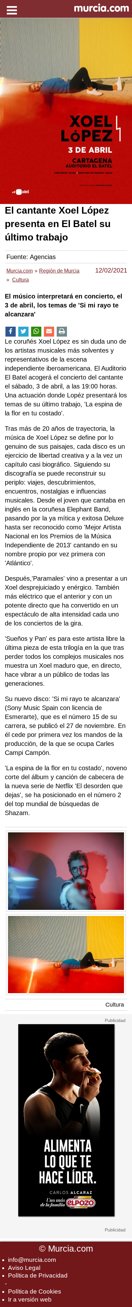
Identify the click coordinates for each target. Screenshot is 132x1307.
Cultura (114, 1004)
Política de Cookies (34, 1291)
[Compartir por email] (49, 332)
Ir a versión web (30, 1299)
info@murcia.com (32, 1259)
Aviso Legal (24, 1267)
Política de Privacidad (38, 1275)
